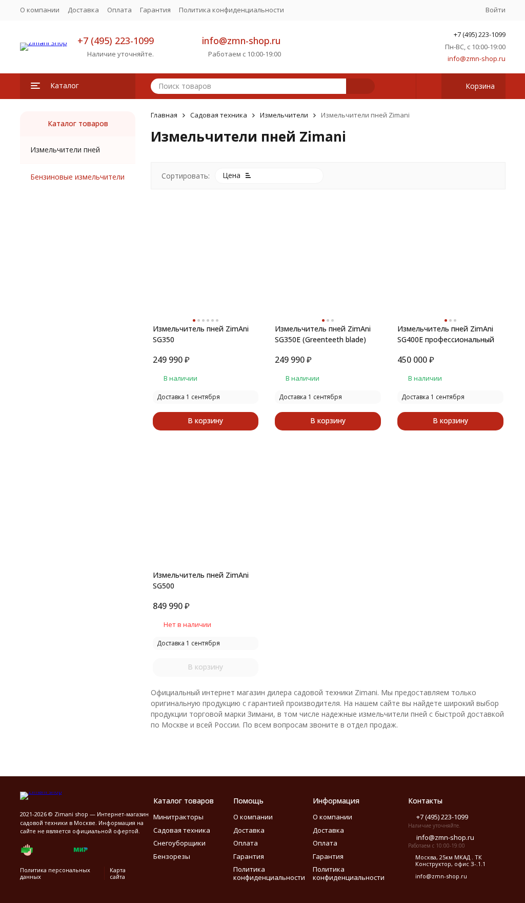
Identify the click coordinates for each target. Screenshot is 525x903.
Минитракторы (178, 816)
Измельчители (284, 115)
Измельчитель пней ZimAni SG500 (201, 580)
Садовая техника (218, 115)
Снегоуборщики (179, 843)
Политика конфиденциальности (231, 9)
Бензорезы (171, 856)
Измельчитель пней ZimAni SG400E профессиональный (445, 334)
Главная (164, 115)
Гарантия (155, 9)
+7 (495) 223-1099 (115, 40)
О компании (39, 9)
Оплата (119, 9)
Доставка (83, 9)
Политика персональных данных (55, 873)
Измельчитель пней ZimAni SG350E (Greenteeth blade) (323, 334)
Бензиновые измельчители (77, 177)
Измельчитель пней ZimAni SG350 (201, 334)
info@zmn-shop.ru (241, 40)
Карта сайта (118, 873)
